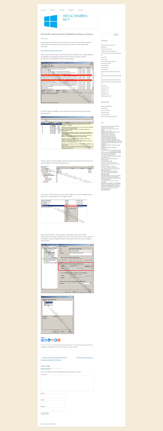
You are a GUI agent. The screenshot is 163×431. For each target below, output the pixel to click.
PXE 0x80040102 (51, 347)
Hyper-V (103, 59)
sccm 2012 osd (106, 161)
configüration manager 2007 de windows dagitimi (110, 129)
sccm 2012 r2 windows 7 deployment (109, 167)
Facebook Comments (57, 368)
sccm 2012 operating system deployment (109, 158)
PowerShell (104, 65)
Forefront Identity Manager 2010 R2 (111, 141)
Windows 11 (104, 90)
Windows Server (105, 96)
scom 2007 (116, 168)
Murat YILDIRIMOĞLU (106, 106)
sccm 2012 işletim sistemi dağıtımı (111, 156)
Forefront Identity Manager (108, 51)
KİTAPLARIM (61, 10)
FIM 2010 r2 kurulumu (107, 133)
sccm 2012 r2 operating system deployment (110, 163)
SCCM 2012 (111, 154)
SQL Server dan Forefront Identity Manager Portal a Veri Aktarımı (111, 176)
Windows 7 (104, 92)
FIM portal (113, 135)
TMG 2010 (103, 187)
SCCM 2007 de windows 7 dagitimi (108, 153)
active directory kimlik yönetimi (110, 126)
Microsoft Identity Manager (108, 61)
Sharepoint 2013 (106, 170)
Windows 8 (104, 94)
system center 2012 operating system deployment (111, 178)
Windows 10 (104, 88)
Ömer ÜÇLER (104, 108)
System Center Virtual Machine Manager (111, 81)
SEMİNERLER (71, 10)
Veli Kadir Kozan (105, 112)
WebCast (103, 86)
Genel (102, 57)
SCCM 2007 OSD (104, 154)
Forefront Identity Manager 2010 (110, 140)
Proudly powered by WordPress (48, 424)
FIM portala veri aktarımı (108, 136)
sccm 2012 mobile (105, 157)
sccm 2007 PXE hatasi (61, 347)
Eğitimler (103, 47)
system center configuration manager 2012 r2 (111, 186)
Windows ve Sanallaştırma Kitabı (109, 116)
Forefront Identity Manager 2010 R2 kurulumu (111, 142)
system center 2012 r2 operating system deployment (110, 181)
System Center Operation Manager (110, 79)
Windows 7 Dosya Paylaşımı (85, 357)
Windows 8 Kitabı (105, 114)
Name (43, 393)
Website (43, 406)
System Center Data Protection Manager (111, 75)
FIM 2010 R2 (115, 132)
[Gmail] (52, 340)
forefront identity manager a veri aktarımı (110, 145)
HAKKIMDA (80, 10)
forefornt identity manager (109, 137)
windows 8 (105, 189)
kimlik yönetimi (105, 152)
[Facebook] (42, 340)
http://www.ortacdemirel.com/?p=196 (51, 50)
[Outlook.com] (55, 340)
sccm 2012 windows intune (107, 168)
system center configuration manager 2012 (111, 184)
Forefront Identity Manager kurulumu (109, 148)
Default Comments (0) (46, 368)
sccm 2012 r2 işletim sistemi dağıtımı (109, 162)
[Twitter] (45, 340)
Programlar (104, 67)
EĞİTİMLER (52, 10)
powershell (115, 151)
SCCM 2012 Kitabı (105, 110)
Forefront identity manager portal (111, 150)
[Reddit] (58, 340)
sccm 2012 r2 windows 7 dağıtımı (108, 166)
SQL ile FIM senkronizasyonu (109, 172)
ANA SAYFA (43, 10)
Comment (44, 374)
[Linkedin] (49, 340)
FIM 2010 (106, 131)
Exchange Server (105, 49)
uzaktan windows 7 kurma (111, 187)
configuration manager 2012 (107, 127)
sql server (105, 174)
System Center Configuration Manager (63, 345)
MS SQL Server (104, 63)
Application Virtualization (107, 45)
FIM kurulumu (105, 135)
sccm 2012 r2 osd (104, 165)
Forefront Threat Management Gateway (111, 53)
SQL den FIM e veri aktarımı (109, 171)
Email (43, 400)
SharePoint (104, 69)
